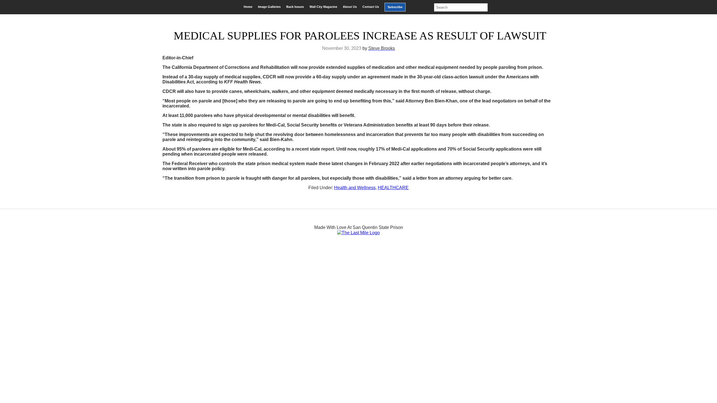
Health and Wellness (355, 187)
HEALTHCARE (393, 187)
